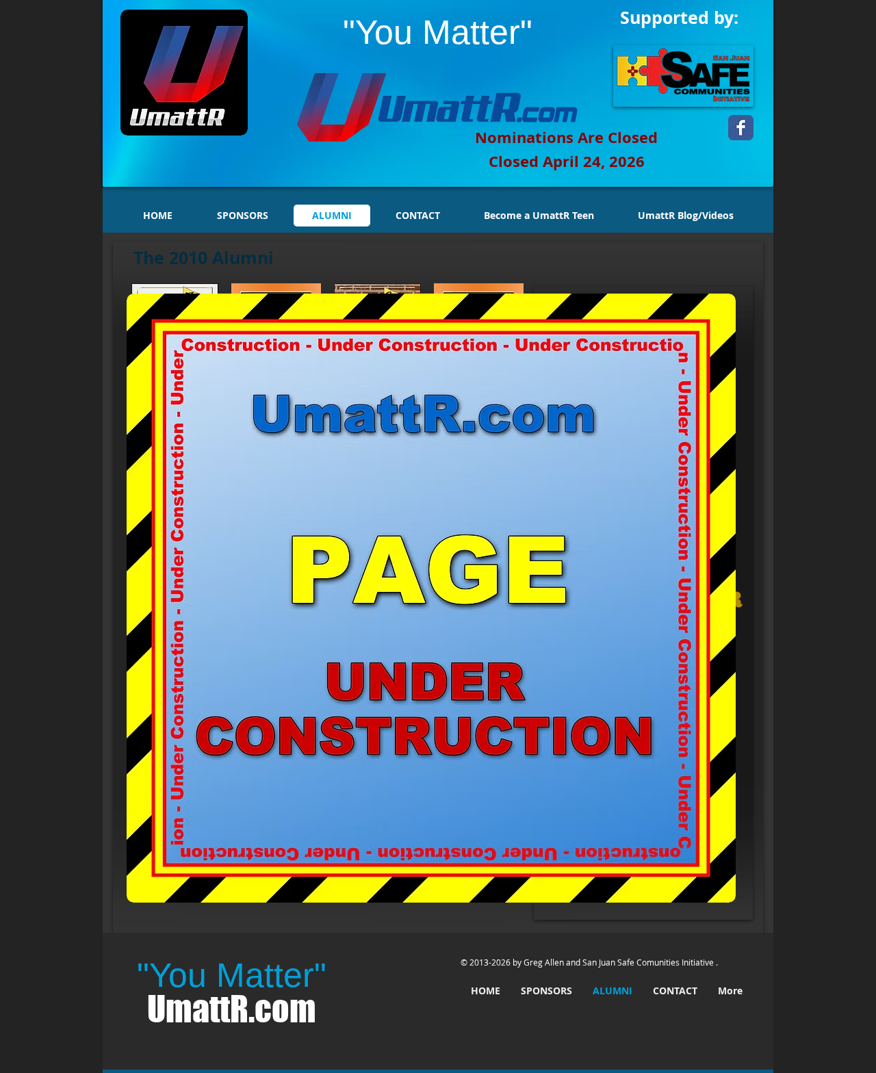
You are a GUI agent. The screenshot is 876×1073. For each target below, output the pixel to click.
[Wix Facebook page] (740, 127)
